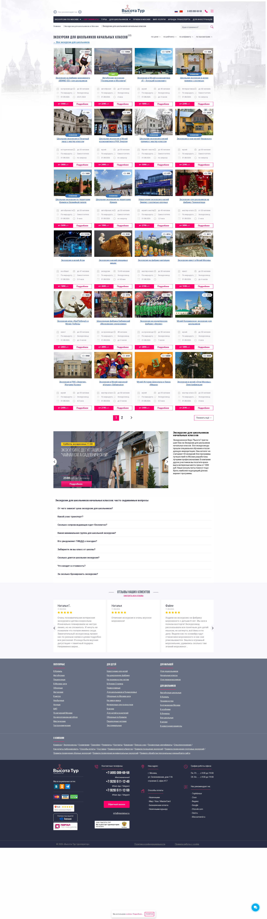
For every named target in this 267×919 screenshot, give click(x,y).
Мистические (59, 721)
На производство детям (118, 680)
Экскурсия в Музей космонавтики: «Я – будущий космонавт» (153, 79)
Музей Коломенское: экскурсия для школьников (194, 322)
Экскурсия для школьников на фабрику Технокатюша (194, 201)
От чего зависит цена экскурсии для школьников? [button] (85, 508)
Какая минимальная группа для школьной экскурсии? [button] (87, 533)
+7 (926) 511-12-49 (117, 782)
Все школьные (166, 718)
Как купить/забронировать (65, 749)
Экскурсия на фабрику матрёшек (154, 260)
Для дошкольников (169, 671)
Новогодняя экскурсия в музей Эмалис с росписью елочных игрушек (154, 202)
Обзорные (58, 688)
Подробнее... (137, 914)
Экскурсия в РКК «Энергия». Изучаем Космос (72, 383)
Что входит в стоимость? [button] (72, 566)
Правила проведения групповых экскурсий (184, 749)
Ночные (56, 705)
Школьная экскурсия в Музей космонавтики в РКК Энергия (113, 140)
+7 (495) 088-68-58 (117, 773)
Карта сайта (184, 753)
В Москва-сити (60, 684)
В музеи (110, 709)
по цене (155, 37)
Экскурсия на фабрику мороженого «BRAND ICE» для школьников (73, 79)
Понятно (149, 914)
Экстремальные (114, 725)
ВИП (55, 709)
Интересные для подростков (120, 705)
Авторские (58, 692)
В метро (57, 696)
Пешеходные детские (117, 721)
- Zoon (194, 797)
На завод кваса (114, 700)
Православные (113, 688)
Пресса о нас (140, 745)
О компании (83, 745)
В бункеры (165, 713)
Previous (55, 461)
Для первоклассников (170, 680)
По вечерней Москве (62, 713)
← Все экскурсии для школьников (71, 42)
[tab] (133, 508)
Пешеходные (59, 680)
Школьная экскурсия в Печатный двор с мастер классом (73, 140)
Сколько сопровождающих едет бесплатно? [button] (82, 524)
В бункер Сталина (115, 684)
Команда (57, 745)
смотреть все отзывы (133, 595)
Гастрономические (62, 725)
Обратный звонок (116, 804)
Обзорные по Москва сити (119, 696)
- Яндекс (195, 801)
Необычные (58, 700)
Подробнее (82, 104)
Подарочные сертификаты (160, 745)
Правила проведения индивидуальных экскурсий (115, 753)
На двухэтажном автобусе (65, 717)
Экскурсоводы (70, 745)
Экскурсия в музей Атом (73, 260)
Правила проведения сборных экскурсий (72, 753)
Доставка (101, 749)
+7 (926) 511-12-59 (117, 790)
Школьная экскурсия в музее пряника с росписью (194, 79)
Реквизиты (107, 745)
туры (104, 19)
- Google (194, 805)
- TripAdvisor (196, 793)
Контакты (117, 745)
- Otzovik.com (197, 809)
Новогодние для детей (117, 671)
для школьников (118, 19)
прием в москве (142, 19)
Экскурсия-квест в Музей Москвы (194, 260)
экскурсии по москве (67, 19)
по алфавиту (185, 37)
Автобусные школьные (170, 693)
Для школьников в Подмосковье (122, 692)
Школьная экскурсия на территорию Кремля (113, 201)
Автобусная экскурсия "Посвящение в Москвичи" (113, 79)
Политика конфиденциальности (149, 844)
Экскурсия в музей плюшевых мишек (113, 261)
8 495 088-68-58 (194, 11)
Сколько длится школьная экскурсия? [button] (78, 557)
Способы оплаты (87, 749)
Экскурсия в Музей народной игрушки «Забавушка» (113, 383)
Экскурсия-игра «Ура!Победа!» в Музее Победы (73, 322)
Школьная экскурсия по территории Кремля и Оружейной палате (72, 201)
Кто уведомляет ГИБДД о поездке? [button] (77, 541)
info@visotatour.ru (121, 813)
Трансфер (95, 745)
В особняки (165, 709)
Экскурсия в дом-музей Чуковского (194, 138)
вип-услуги (159, 19)
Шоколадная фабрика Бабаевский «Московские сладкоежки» (113, 322)
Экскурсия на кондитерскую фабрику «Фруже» (153, 322)
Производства (166, 701)
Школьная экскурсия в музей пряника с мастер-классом (154, 140)
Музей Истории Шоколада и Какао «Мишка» (154, 383)
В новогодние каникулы (171, 726)
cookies (129, 914)
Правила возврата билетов (120, 749)
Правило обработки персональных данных (159, 753)
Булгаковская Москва (170, 705)
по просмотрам (203, 37)
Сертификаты (91, 19)
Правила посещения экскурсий (148, 749)
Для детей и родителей (117, 713)
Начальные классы (169, 675)
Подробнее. (76, 484)
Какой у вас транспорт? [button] (70, 516)
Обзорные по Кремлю (117, 717)
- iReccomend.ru (198, 817)
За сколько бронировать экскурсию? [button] (78, 574)
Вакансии (128, 745)
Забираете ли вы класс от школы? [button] (76, 549)
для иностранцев (202, 19)
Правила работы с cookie (187, 844)
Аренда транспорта (179, 19)
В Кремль (57, 671)
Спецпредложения (182, 745)
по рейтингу (169, 37)
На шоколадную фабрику (118, 675)
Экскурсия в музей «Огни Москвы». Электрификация (194, 383)
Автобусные (59, 675)
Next (166, 461)
